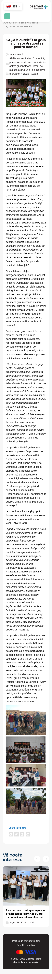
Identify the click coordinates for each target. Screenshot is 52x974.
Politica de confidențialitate (26, 941)
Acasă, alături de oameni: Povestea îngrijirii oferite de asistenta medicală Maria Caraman (25, 915)
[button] (7, 16)
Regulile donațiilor (26, 945)
